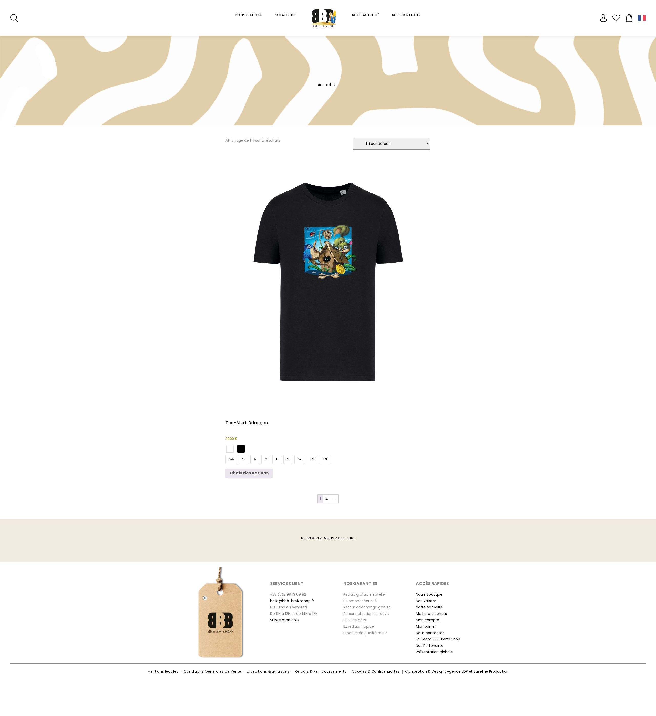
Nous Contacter (406, 15)
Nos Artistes (285, 15)
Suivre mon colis (284, 620)
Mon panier (426, 627)
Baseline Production (491, 672)
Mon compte (603, 18)
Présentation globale (434, 652)
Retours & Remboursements (320, 672)
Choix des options (249, 473)
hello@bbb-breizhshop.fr (292, 601)
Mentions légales (162, 672)
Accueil (324, 85)
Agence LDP (457, 672)
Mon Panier (629, 18)
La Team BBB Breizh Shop (438, 640)
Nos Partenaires (430, 646)
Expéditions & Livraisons (268, 672)
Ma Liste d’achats (431, 614)
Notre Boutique (248, 15)
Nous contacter (430, 633)
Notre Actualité (365, 15)
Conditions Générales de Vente (212, 672)
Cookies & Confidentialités (376, 672)
